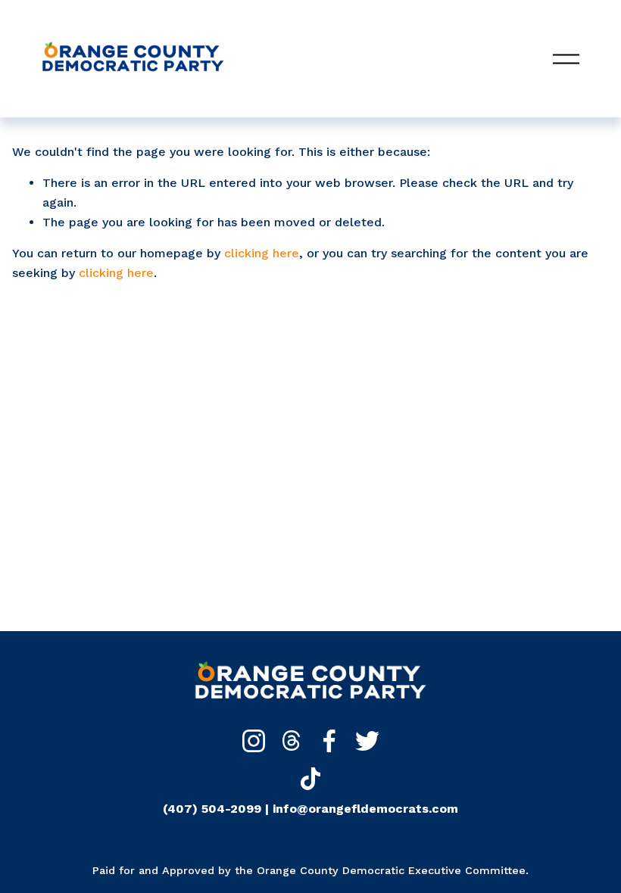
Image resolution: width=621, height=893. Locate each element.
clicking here (261, 253)
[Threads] (291, 741)
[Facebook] (329, 741)
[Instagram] (254, 741)
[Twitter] (367, 741)
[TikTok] (310, 779)
